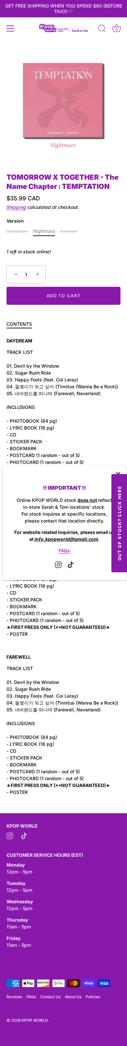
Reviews (14, 996)
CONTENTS (19, 324)
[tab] (22, 324)
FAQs (64, 550)
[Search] (102, 29)
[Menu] (10, 28)
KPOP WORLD (34, 1020)
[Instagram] (58, 564)
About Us (73, 996)
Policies (93, 996)
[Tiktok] (70, 564)
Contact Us (50, 996)
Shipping (16, 207)
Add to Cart (64, 295)
